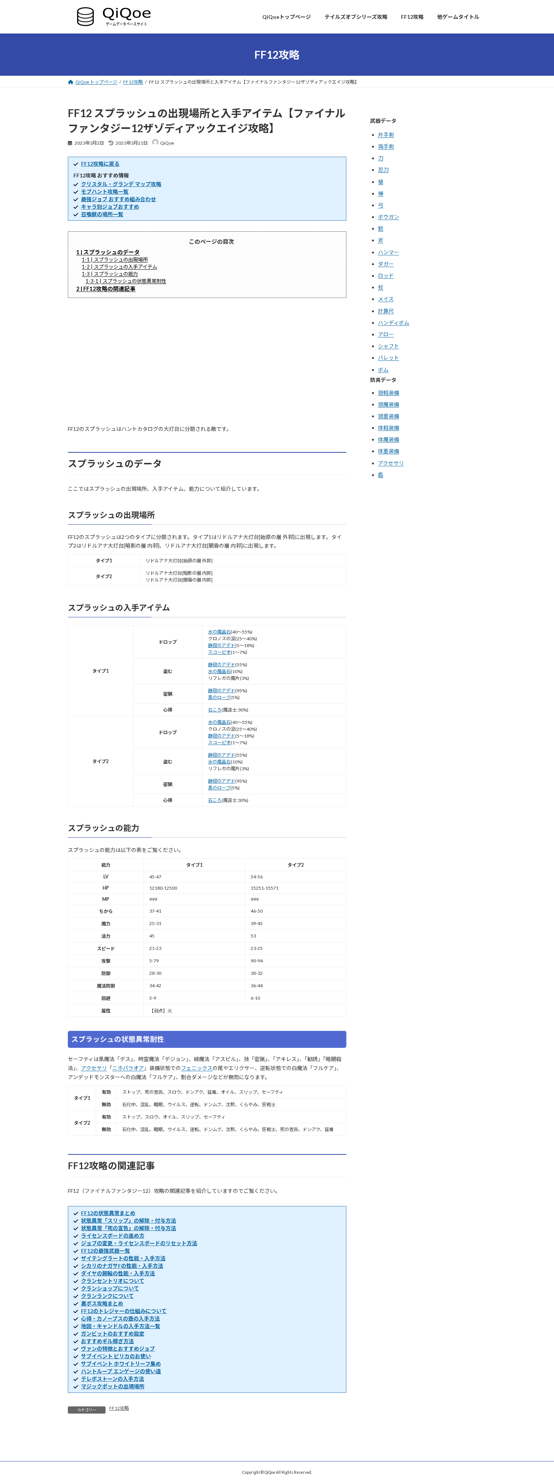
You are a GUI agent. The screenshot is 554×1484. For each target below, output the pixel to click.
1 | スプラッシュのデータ (108, 252)
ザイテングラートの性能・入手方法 (123, 1258)
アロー (386, 334)
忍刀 (383, 170)
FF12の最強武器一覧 (105, 1250)
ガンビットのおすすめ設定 (112, 1333)
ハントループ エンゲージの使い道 (121, 1371)
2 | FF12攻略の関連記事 (106, 288)
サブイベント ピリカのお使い (116, 1356)
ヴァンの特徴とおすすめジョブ (118, 1348)
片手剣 (386, 134)
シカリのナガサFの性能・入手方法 (122, 1266)
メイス (386, 299)
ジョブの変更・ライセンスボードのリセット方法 (139, 1243)
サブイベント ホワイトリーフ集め (121, 1363)
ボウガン (388, 217)
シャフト (388, 346)
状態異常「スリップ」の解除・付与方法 (128, 1220)
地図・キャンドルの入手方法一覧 (120, 1326)
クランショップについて (110, 1288)
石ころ (215, 710)
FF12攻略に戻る (100, 163)
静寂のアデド (221, 645)
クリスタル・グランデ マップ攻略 (121, 184)
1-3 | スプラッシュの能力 (110, 274)
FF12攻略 (119, 1408)
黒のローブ (219, 697)
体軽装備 (388, 428)
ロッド (386, 275)
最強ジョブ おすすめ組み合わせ (118, 199)
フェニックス (197, 1068)
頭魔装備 (388, 404)
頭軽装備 (388, 392)
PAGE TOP (535, 1431)
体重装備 (388, 451)
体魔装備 (388, 440)
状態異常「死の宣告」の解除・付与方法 (128, 1228)
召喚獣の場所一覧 (102, 214)
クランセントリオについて (112, 1281)
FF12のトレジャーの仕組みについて (124, 1311)
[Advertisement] (207, 361)
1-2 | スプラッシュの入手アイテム (119, 267)
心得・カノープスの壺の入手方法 (120, 1318)
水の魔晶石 (219, 632)
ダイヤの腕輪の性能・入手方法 (118, 1273)
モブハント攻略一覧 (105, 191)
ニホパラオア (128, 1068)
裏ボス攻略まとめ (102, 1303)
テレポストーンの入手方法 (112, 1379)
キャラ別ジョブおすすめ (110, 206)
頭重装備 (388, 416)
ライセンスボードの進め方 (112, 1235)
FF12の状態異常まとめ (108, 1213)
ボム (383, 369)
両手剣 (386, 146)
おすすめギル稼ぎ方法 (107, 1341)
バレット (388, 358)
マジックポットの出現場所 (112, 1386)
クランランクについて (107, 1296)
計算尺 (386, 311)
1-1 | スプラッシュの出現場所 (115, 259)
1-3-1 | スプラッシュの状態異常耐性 (126, 281)
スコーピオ (219, 652)
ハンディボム (393, 322)
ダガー (386, 264)
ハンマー (388, 252)
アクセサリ (94, 1068)
